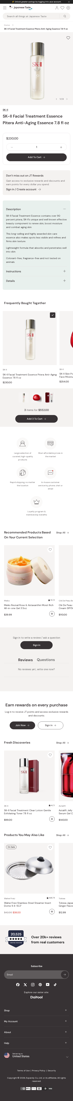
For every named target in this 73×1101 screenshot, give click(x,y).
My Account (11, 1021)
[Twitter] (25, 984)
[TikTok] (55, 984)
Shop (7, 1010)
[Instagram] (32, 984)
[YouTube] (47, 984)
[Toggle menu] (5, 8)
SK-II (5, 109)
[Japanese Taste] (21, 8)
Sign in (36, 645)
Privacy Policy (38, 1070)
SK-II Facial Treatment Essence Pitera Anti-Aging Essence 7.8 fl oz (30, 376)
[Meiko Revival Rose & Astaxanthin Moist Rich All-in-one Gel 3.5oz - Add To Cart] (52, 613)
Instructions (13, 271)
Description (13, 209)
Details (10, 281)
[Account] (57, 8)
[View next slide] (66, 99)
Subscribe (64, 974)
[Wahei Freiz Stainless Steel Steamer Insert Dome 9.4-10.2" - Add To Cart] (52, 911)
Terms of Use (23, 1070)
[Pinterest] (40, 984)
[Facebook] (18, 984)
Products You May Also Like (24, 835)
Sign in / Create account (21, 189)
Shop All (60, 532)
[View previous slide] (56, 99)
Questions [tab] (46, 660)
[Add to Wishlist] (68, 38)
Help (6, 1043)
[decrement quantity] (11, 147)
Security (52, 1070)
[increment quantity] (61, 147)
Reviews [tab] (25, 660)
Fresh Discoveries (17, 743)
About (7, 1032)
